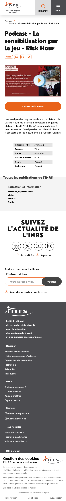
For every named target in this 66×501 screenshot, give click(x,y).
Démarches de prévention (18, 360)
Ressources (11, 373)
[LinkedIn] (16, 246)
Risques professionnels (17, 351)
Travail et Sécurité (14, 432)
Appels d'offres (13, 396)
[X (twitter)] (27, 246)
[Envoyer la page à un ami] (16, 56)
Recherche (43, 10)
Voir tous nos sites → (16, 441)
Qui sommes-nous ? (15, 387)
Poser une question (18, 413)
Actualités (10, 369)
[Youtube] (38, 246)
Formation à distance (16, 437)
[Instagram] (49, 246)
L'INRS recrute (13, 391)
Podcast (38, 166)
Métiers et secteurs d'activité (20, 356)
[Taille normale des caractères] (29, 57)
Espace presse (12, 400)
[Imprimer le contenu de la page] (22, 56)
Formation (10, 364)
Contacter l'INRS (17, 418)
